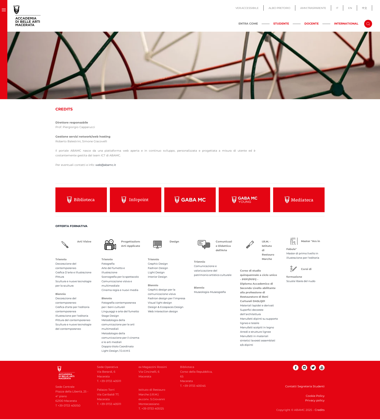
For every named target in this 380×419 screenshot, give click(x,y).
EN (350, 8)
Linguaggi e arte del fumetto (120, 311)
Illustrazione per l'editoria (71, 315)
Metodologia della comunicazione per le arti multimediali (118, 324)
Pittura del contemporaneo (72, 320)
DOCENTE (311, 23)
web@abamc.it (105, 165)
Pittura (59, 276)
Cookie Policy (315, 396)
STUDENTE (281, 23)
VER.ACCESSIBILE (247, 8)
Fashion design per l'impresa (166, 298)
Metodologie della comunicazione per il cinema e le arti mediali (120, 338)
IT (337, 8)
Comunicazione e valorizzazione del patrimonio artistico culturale (213, 270)
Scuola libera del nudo (300, 281)
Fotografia (108, 263)
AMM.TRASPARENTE (313, 8)
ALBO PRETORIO (279, 8)
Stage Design (110, 315)
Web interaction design (163, 311)
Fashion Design (158, 268)
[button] (3, 16)
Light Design (156, 272)
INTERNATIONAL (346, 23)
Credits (320, 410)
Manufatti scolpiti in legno (257, 327)
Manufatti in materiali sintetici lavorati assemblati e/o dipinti (257, 340)
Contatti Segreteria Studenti (305, 386)
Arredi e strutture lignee (255, 331)
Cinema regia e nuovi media (120, 290)
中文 (364, 8)
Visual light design (160, 302)
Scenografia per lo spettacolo (120, 276)
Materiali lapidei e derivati (257, 305)
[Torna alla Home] (27, 16)
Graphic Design (158, 263)
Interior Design (157, 276)
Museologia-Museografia (210, 292)
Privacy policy (315, 400)
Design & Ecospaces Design (165, 307)
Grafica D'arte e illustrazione (73, 272)
